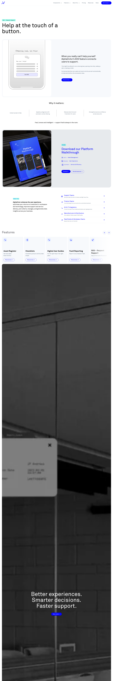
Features (66, 2)
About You (75, 2)
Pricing (84, 2)
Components (56, 2)
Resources (90, 2)
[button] (104, 233)
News (97, 2)
